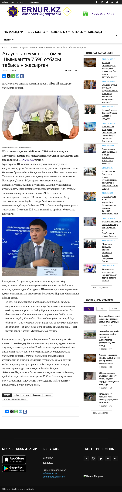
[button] (116, 36)
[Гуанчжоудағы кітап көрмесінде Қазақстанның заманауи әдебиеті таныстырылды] (90, 196)
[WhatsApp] (13, 76)
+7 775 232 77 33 (101, 14)
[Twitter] (107, 2)
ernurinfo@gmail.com (54, 476)
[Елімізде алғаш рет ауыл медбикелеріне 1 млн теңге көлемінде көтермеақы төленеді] (90, 84)
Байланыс (48, 457)
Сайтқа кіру (34, 2)
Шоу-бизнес (37, 32)
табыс (16, 395)
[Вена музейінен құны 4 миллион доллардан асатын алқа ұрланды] (90, 319)
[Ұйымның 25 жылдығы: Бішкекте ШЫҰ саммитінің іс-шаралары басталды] (90, 126)
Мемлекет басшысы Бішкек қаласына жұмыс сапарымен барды (107, 252)
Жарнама (48, 462)
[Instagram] (101, 2)
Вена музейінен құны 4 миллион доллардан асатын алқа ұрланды (109, 319)
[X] (8, 76)
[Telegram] (17, 76)
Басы (4, 47)
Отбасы (77, 32)
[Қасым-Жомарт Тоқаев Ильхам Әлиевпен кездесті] (90, 109)
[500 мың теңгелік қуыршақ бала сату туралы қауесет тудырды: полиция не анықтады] (90, 376)
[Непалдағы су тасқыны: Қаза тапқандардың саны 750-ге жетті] (90, 397)
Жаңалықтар (13, 32)
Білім (7, 39)
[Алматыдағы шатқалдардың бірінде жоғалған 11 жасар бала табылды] (90, 148)
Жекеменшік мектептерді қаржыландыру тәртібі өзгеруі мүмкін (109, 275)
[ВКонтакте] (4, 76)
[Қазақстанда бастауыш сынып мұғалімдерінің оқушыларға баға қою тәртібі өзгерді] (90, 171)
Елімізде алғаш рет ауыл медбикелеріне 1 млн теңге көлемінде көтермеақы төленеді (110, 93)
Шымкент (13, 47)
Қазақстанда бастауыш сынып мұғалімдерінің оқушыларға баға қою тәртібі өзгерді (110, 180)
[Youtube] (117, 2)
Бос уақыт (96, 32)
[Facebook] (96, 2)
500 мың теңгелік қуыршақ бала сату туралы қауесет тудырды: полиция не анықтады (109, 379)
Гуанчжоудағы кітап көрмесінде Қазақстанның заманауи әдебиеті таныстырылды (110, 205)
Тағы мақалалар (100, 287)
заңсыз (48, 395)
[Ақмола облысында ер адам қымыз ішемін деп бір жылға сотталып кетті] (90, 62)
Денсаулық (59, 32)
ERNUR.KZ (26, 159)
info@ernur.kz (50, 473)
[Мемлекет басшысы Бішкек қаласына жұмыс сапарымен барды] (90, 243)
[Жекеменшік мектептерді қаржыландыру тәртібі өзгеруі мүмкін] (90, 268)
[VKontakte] (112, 2)
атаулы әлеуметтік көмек (15, 399)
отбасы (26, 395)
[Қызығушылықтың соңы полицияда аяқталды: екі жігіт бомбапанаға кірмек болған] (90, 221)
